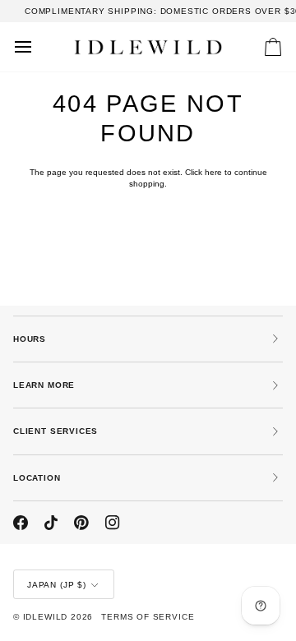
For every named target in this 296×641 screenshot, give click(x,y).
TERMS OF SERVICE (147, 616)
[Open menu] (37, 46)
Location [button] (37, 477)
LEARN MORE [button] (44, 385)
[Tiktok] (51, 522)
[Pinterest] (81, 522)
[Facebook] (20, 522)
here (213, 172)
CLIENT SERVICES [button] (55, 431)
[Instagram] (112, 522)
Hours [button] (29, 339)
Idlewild (45, 616)
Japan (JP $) (56, 584)
